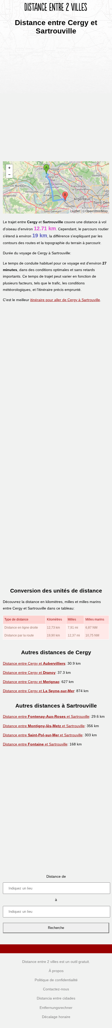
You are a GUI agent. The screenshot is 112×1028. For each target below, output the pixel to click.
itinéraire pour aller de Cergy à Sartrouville (65, 300)
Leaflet (75, 211)
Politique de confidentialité (56, 980)
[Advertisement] (56, 96)
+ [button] (9, 167)
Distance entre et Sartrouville (46, 716)
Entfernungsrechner (56, 1008)
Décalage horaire (56, 1017)
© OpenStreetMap (95, 211)
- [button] (9, 174)
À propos (56, 971)
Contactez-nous (56, 989)
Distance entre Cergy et (34, 663)
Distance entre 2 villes (40, 962)
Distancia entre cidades (56, 998)
